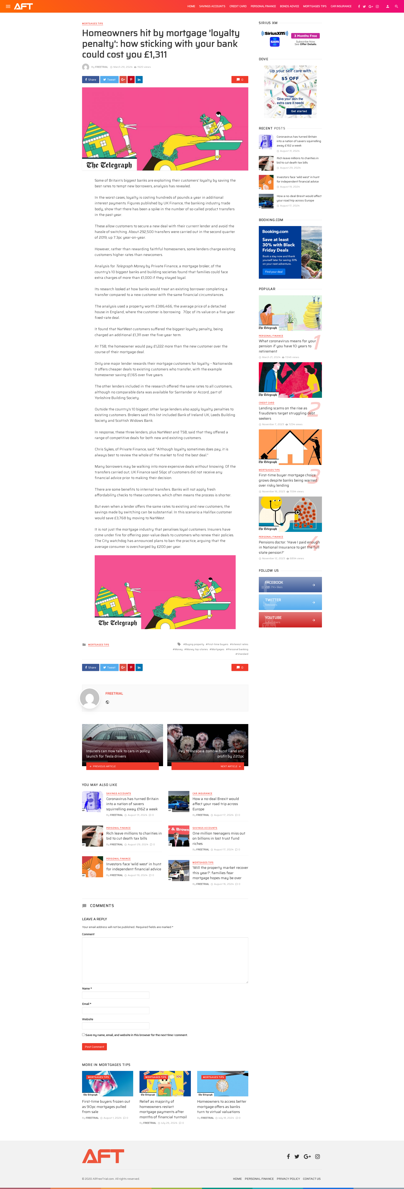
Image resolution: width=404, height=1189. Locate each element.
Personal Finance (263, 6)
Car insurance (341, 6)
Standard (242, 654)
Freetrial (101, 67)
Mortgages (217, 649)
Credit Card (238, 6)
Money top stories (197, 649)
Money (179, 649)
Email (86, 1004)
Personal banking (238, 649)
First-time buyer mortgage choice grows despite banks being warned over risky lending (288, 480)
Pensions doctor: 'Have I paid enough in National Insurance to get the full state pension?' (289, 547)
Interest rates (240, 644)
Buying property (194, 644)
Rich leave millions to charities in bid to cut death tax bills (134, 836)
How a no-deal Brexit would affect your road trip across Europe (216, 804)
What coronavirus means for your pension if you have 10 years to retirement (287, 346)
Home (191, 6)
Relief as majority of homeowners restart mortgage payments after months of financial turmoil (163, 1109)
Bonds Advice (289, 6)
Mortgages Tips (315, 6)
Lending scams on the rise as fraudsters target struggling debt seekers (287, 413)
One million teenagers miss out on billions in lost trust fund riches (219, 838)
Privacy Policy (288, 1179)
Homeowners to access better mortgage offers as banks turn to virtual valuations (221, 1106)
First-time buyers (218, 644)
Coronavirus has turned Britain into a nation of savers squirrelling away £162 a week (132, 804)
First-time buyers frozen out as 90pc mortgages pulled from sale (106, 1106)
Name (87, 988)
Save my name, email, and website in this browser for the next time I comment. (136, 1035)
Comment (88, 934)
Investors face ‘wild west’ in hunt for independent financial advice (133, 866)
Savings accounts (212, 6)
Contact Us (312, 1179)
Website (87, 1019)
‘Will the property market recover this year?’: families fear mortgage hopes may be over (220, 873)
